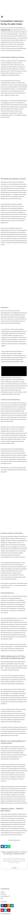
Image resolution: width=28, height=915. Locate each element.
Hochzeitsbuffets (17, 93)
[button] (14, 16)
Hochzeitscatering (5, 407)
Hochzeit (3, 415)
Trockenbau (14, 867)
